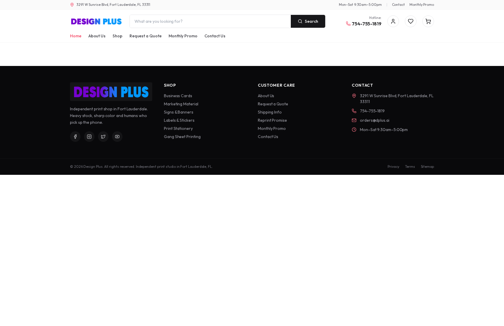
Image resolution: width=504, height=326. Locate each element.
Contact (398, 4)
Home (75, 36)
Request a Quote (146, 36)
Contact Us (214, 36)
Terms (410, 166)
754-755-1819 (367, 24)
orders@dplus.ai (374, 120)
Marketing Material (181, 104)
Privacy (393, 166)
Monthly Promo (422, 4)
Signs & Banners (178, 112)
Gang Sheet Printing (182, 136)
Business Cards (178, 95)
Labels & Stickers (179, 120)
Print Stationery (178, 128)
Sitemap (427, 166)
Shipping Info (270, 112)
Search (311, 21)
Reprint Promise (272, 120)
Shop (118, 36)
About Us (97, 36)
